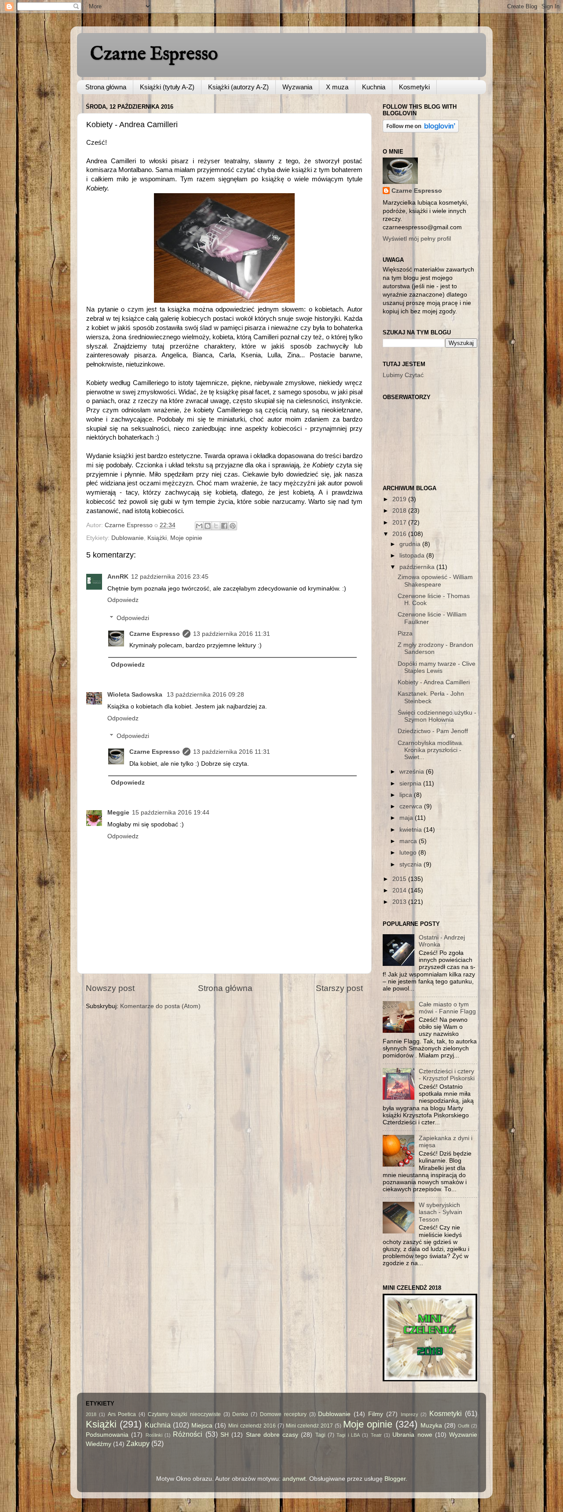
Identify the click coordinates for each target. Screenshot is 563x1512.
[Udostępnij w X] (216, 525)
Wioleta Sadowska (135, 694)
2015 (400, 879)
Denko (240, 1414)
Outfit (463, 1425)
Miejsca (201, 1425)
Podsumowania (107, 1434)
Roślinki (154, 1435)
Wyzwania (297, 87)
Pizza (405, 633)
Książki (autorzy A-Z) (238, 87)
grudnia (410, 544)
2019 (400, 499)
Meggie (118, 812)
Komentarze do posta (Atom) (160, 1006)
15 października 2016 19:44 (170, 812)
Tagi (320, 1435)
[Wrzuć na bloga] (207, 525)
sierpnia (411, 783)
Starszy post (339, 988)
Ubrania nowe (412, 1434)
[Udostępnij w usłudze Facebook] (224, 525)
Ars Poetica (122, 1414)
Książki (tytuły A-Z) (167, 87)
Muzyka (431, 1425)
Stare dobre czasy (272, 1434)
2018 (400, 510)
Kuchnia (373, 87)
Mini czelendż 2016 (252, 1426)
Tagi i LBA (348, 1435)
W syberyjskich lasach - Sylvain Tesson (440, 1212)
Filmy (375, 1414)
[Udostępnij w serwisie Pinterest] (232, 525)
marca (409, 841)
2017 (400, 522)
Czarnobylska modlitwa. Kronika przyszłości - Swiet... (431, 750)
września (412, 771)
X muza (337, 87)
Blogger (395, 1478)
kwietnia (411, 829)
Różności (187, 1434)
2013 (400, 902)
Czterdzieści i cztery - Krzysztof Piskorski (447, 1075)
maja (407, 818)
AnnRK (117, 576)
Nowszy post (110, 988)
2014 (400, 890)
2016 (400, 534)
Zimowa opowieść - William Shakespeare (435, 580)
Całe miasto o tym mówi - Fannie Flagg (447, 1008)
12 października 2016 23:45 (169, 576)
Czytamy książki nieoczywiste (184, 1414)
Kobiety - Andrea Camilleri (434, 682)
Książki (157, 538)
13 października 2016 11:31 (231, 634)
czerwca (411, 806)
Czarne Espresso (154, 54)
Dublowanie (127, 538)
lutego (408, 852)
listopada (412, 555)
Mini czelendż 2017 (309, 1426)
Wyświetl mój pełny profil (417, 238)
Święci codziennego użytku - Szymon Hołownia (437, 716)
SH (224, 1434)
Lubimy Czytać (403, 375)
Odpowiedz (123, 600)
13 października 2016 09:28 (205, 694)
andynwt (294, 1478)
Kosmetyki (414, 87)
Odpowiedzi (133, 618)
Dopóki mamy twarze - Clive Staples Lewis (436, 667)
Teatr (376, 1435)
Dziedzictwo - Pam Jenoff (433, 731)
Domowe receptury (283, 1414)
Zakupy (138, 1443)
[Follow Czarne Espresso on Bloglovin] (421, 130)
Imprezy (409, 1414)
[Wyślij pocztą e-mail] (199, 525)
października (417, 567)
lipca (406, 795)
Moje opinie (186, 538)
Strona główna (105, 87)
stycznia (411, 864)
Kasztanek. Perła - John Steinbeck (431, 697)
